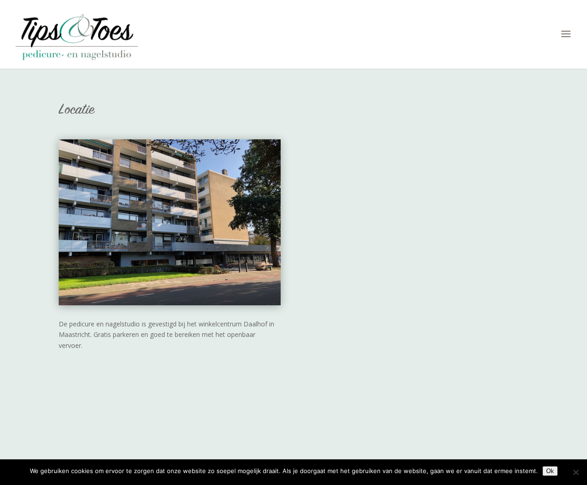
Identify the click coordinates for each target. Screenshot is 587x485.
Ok (550, 471)
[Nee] (575, 472)
